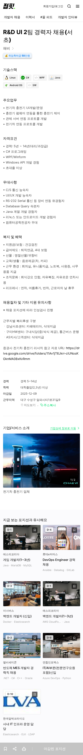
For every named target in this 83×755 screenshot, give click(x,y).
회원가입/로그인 (53, 6)
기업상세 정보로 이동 (63, 428)
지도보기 (30, 405)
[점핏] (9, 6)
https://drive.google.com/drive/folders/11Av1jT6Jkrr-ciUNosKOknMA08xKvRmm (41, 353)
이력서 (30, 17)
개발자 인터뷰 (67, 17)
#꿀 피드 (46, 17)
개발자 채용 (12, 17)
